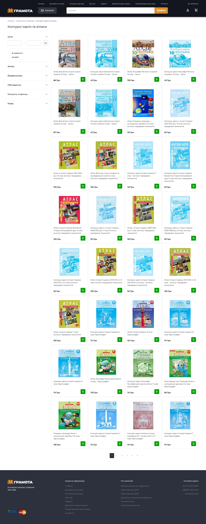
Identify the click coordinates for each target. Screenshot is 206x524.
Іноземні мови (127, 501)
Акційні (15, 57)
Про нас (92, 4)
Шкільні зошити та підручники (135, 486)
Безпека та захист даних (121, 4)
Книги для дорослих (130, 505)
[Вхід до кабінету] (188, 10)
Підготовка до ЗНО (130, 490)
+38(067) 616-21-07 (190, 490)
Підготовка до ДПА (130, 494)
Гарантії (104, 4)
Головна (41, 4)
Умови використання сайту (145, 4)
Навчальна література (25, 21)
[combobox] (110, 10)
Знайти (161, 10)
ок (45, 43)
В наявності (17, 53)
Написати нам (191, 494)
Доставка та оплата (57, 4)
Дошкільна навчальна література (136, 497)
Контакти (164, 4)
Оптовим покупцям (77, 4)
